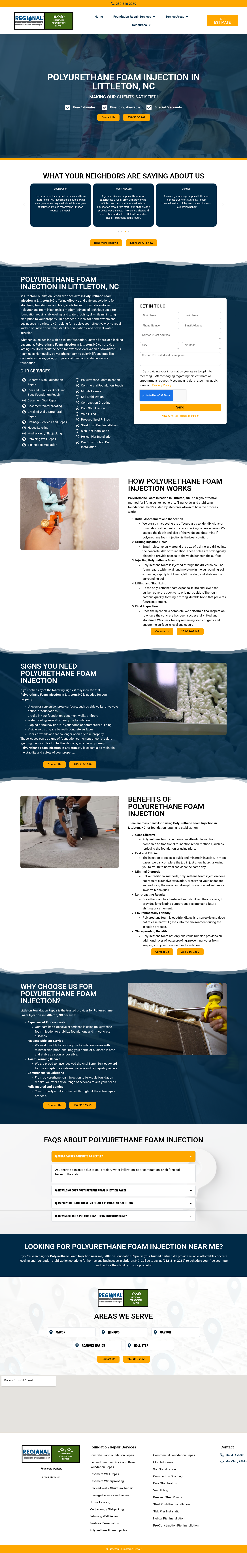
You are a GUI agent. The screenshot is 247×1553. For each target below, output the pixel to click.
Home (99, 16)
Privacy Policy (161, 385)
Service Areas (174, 16)
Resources (139, 25)
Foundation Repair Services (132, 16)
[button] (24, 205)
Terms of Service (189, 416)
